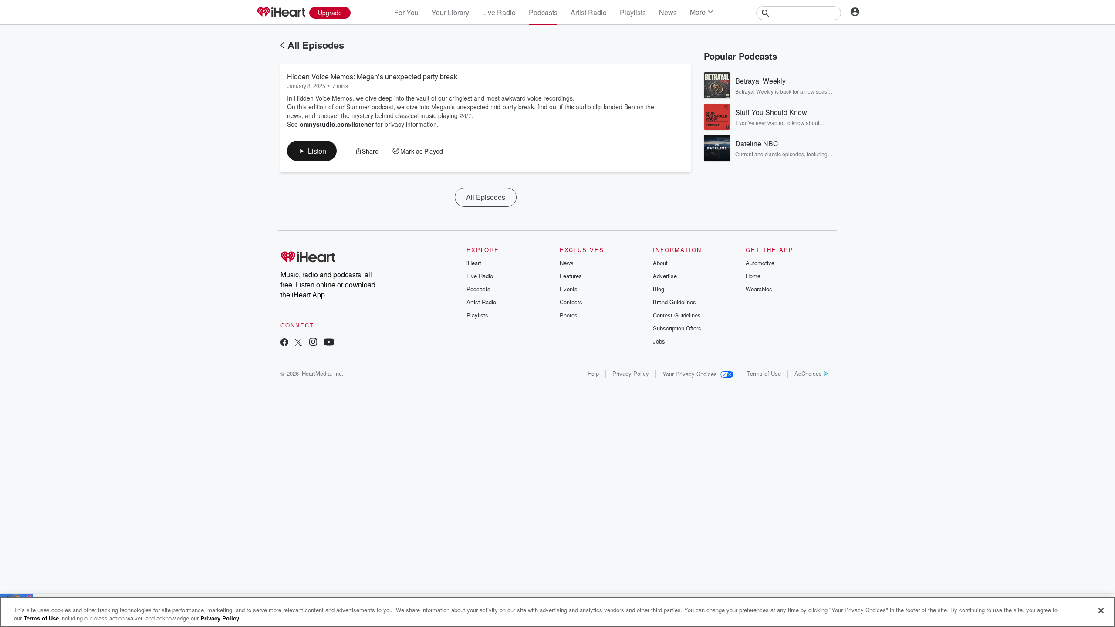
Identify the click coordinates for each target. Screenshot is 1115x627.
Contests (571, 302)
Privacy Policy (630, 373)
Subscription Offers (677, 328)
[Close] (1101, 610)
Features (571, 276)
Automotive (760, 263)
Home (753, 276)
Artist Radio (589, 12)
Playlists (633, 12)
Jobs (659, 341)
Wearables (759, 289)
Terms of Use (764, 373)
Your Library (450, 12)
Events (569, 289)
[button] (312, 151)
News (668, 12)
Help (593, 373)
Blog (658, 289)
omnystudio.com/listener (337, 124)
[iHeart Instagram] (313, 343)
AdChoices (808, 373)
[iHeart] (281, 12)
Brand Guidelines (674, 302)
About (660, 263)
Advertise (665, 276)
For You (406, 12)
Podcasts (543, 12)
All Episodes (315, 45)
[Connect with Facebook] (284, 343)
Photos (569, 315)
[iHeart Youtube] (329, 343)
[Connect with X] (298, 343)
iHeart (473, 263)
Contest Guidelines (677, 315)
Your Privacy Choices (689, 374)
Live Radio (499, 12)
